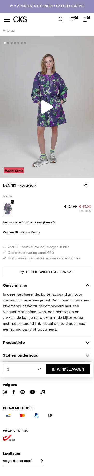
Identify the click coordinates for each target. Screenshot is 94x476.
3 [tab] (12, 43)
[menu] (6, 19)
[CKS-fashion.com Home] (34, 19)
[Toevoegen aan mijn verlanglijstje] (84, 43)
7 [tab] (25, 43)
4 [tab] (15, 43)
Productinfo (14, 342)
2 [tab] (8, 43)
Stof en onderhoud (20, 355)
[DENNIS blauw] (8, 209)
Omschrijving (15, 285)
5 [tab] (18, 43)
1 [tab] (5, 43)
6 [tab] (22, 43)
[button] (61, 19)
